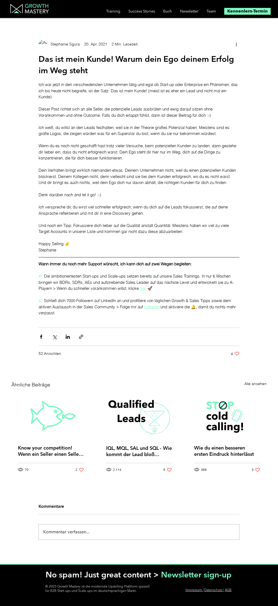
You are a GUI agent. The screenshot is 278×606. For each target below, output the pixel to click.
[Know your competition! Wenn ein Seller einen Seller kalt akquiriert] (50, 416)
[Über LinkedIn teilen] (67, 336)
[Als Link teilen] (81, 336)
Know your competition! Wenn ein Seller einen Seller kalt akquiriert (49, 451)
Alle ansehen (255, 383)
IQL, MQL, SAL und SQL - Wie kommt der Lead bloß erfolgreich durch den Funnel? (139, 451)
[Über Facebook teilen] (41, 336)
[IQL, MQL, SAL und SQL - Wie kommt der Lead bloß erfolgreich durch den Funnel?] (139, 416)
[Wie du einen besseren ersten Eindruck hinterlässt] (227, 416)
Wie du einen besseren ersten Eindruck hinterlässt (224, 451)
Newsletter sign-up (196, 575)
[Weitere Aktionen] (236, 44)
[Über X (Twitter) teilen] (54, 336)
